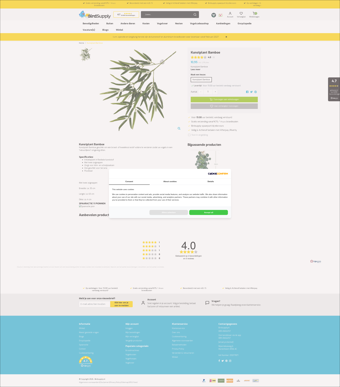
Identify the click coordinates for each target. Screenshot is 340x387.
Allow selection (169, 212)
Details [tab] (211, 181)
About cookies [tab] (170, 181)
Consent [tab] (129, 181)
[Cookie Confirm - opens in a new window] (218, 173)
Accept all (208, 212)
